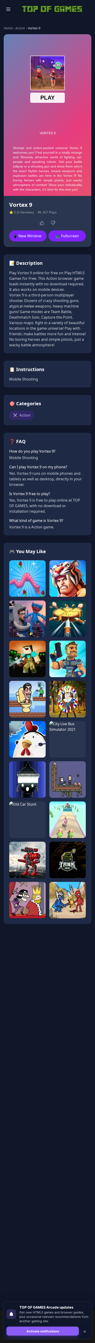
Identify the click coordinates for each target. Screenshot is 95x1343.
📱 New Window (27, 235)
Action (20, 28)
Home (8, 28)
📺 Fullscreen (67, 235)
